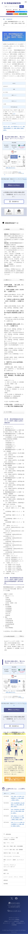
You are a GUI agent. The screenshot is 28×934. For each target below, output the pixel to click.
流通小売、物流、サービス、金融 (11, 853)
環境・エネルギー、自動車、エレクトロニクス (14, 860)
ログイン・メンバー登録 (21, 11)
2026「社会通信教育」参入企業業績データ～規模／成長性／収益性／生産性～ (17, 804)
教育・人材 (6, 873)
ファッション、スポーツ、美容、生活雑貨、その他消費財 (11, 838)
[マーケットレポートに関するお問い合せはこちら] (9, 212)
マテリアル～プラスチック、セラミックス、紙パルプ (10, 865)
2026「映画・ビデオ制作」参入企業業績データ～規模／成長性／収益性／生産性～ (17, 798)
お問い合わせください (10, 167)
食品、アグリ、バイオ (9, 842)
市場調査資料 (9, 19)
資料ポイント (14, 280)
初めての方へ (11, 11)
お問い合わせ (23, 14)
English (9, 9)
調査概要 (14, 229)
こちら (14, 113)
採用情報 (14, 924)
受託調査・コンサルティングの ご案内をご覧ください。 (15, 779)
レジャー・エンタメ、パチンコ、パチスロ (13, 876)
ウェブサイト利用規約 (14, 919)
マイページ (10, 14)
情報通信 (6, 870)
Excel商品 (22, 145)
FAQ (14, 923)
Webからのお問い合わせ (15, 911)
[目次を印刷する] (19, 212)
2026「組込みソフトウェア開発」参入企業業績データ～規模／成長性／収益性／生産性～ (17, 817)
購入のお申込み (15, 185)
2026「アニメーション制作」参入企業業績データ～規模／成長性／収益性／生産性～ (17, 824)
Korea (16, 9)
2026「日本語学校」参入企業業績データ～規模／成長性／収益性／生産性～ (17, 811)
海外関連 (6, 883)
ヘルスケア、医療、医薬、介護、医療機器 (13, 849)
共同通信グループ (21, 923)
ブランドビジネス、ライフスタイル (12, 856)
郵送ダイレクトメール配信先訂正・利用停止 (14, 921)
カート (16, 14)
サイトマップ (23, 9)
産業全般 (6, 880)
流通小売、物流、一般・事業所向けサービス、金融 (14, 126)
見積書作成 (15, 201)
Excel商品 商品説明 (14, 636)
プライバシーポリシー (14, 917)
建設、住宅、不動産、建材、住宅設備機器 (13, 846)
